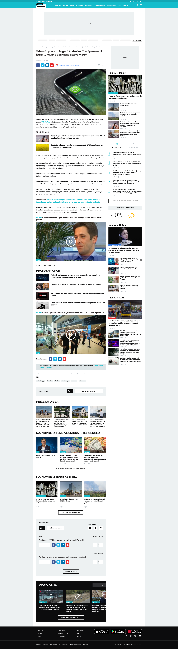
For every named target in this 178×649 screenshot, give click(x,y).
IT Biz (38, 47)
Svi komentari (71, 571)
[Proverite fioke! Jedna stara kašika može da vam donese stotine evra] (46, 489)
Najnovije (117, 73)
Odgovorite (45, 545)
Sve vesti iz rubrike (71, 512)
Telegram (48, 367)
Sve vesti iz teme (71, 469)
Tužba (57, 381)
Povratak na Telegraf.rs (45, 1)
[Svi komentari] (90, 528)
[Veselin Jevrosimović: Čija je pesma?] (46, 445)
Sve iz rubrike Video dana (70, 617)
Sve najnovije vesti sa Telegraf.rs (125, 201)
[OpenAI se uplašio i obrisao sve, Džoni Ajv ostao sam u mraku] (42, 287)
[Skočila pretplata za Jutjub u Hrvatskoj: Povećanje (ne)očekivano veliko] (42, 296)
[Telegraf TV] (140, 1)
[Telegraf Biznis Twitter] (134, 1)
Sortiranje (92, 524)
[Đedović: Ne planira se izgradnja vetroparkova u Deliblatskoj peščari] (95, 489)
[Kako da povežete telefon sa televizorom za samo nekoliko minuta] (113, 288)
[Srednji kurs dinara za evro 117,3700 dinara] (71, 489)
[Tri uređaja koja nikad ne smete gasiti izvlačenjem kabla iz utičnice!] (113, 279)
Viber (42, 367)
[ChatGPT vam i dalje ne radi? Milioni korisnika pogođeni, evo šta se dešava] (42, 305)
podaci (74, 381)
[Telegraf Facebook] (130, 1)
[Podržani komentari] (95, 528)
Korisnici (82, 381)
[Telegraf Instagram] (137, 1)
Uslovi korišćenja (99, 373)
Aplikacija (65, 381)
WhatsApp (45, 122)
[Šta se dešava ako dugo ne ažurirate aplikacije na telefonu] (113, 270)
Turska (49, 381)
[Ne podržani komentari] (101, 528)
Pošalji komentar (89, 391)
